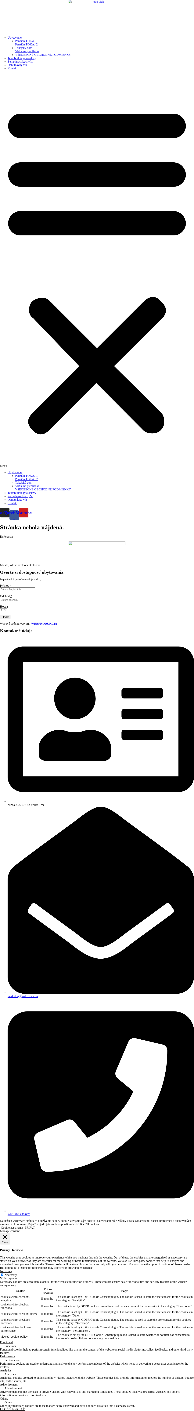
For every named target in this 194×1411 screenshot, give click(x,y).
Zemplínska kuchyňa (20, 61)
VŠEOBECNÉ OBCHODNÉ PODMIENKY (43, 54)
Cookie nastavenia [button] (12, 1227)
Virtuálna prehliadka (27, 51)
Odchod (6, 596)
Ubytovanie (15, 37)
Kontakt (12, 68)
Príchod (6, 585)
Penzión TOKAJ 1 (26, 41)
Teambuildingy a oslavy (22, 58)
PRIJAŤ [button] (30, 1227)
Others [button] (4, 1398)
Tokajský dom (23, 47)
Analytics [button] (5, 1370)
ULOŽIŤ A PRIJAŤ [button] (12, 1409)
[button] (97, 270)
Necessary (11, 1275)
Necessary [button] (6, 1271)
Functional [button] (6, 1342)
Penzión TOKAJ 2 (26, 44)
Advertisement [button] (8, 1384)
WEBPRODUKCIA (44, 623)
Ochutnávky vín (17, 65)
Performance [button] (7, 1356)
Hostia (4, 606)
